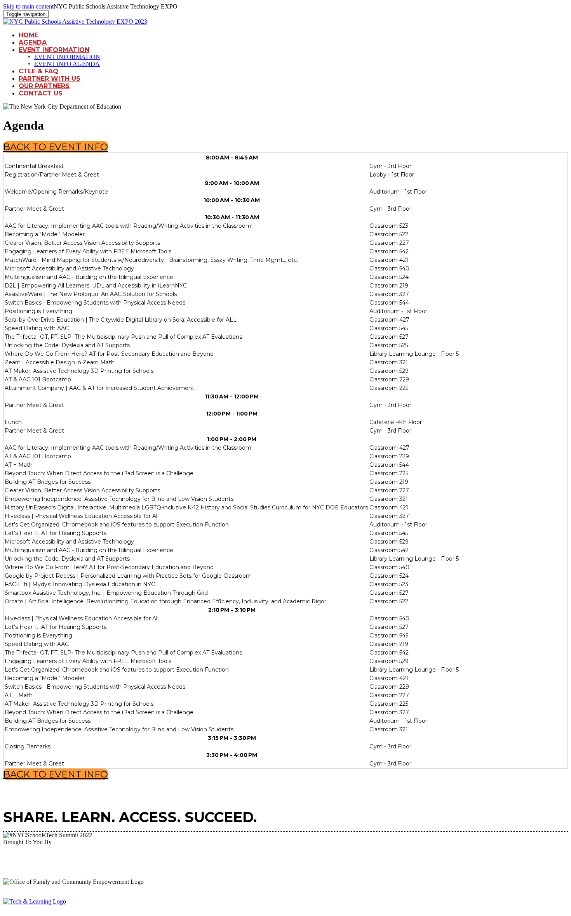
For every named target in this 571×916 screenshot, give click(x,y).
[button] (55, 146)
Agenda (33, 42)
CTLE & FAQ (38, 71)
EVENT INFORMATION (54, 50)
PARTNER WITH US (49, 78)
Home (28, 35)
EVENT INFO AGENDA (67, 64)
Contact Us (41, 93)
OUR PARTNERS (44, 86)
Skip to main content (28, 6)
